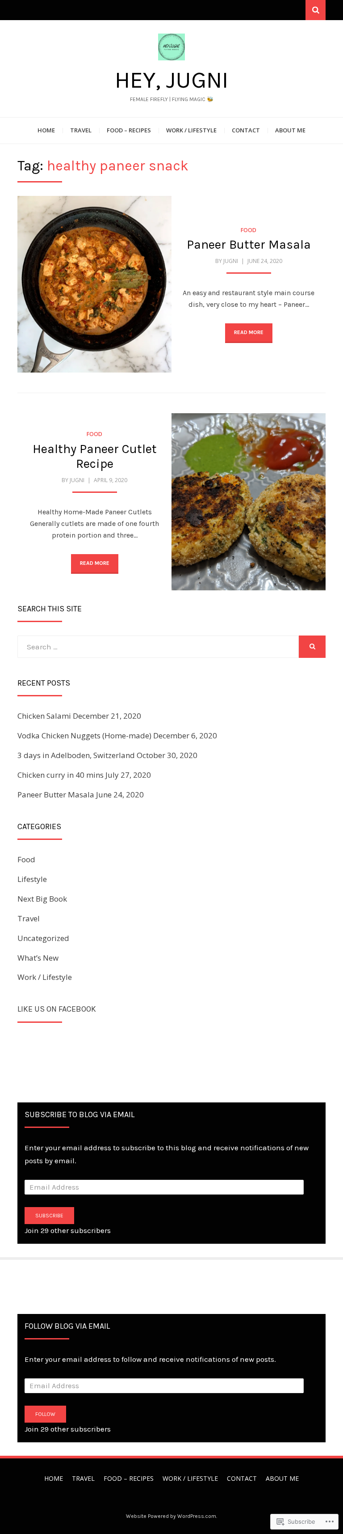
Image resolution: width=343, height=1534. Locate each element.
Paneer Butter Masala (249, 244)
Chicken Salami (44, 716)
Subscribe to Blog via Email (79, 1114)
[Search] (315, 10)
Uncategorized (43, 938)
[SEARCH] (312, 647)
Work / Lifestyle (191, 130)
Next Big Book (42, 899)
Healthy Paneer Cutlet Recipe (95, 456)
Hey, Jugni (171, 79)
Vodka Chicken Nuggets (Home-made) (84, 735)
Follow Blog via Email (67, 1326)
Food (248, 230)
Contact (246, 130)
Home (46, 130)
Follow (45, 1414)
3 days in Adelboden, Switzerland (76, 755)
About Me (290, 130)
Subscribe (49, 1215)
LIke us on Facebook (56, 1009)
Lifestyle (32, 879)
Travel (81, 130)
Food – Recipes (129, 130)
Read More (249, 332)
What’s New (38, 958)
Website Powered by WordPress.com (171, 1516)
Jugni (230, 261)
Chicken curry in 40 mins (60, 775)
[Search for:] (158, 646)
